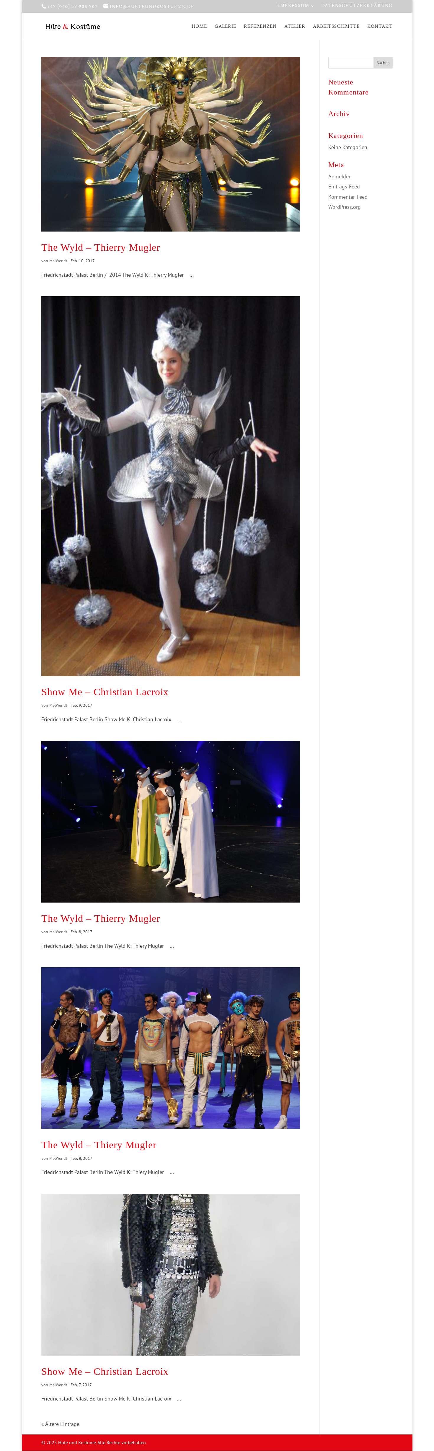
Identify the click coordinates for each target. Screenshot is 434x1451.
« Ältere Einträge (60, 1424)
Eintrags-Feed (344, 186)
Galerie (225, 27)
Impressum (293, 6)
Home (199, 27)
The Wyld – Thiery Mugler (98, 1144)
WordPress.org (344, 206)
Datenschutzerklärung (357, 6)
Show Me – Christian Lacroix (105, 691)
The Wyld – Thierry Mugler (100, 247)
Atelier (294, 27)
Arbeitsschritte (336, 27)
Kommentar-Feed (348, 196)
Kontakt (380, 27)
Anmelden (340, 176)
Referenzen (260, 27)
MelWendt (58, 260)
